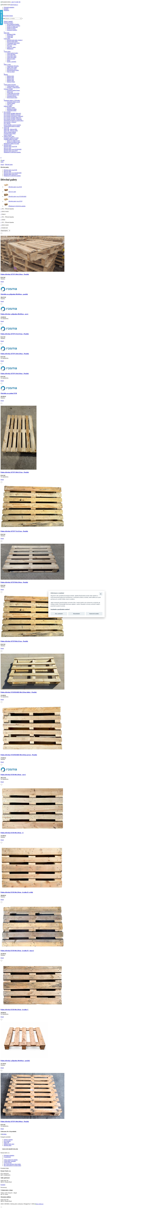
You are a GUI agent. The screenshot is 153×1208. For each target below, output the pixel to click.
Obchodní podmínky (9, 7)
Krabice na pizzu (11, 28)
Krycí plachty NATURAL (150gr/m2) (13, 116)
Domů (2, 164)
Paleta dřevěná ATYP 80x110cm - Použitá (14, 582)
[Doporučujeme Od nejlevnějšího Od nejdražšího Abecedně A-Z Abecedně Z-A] (5, 230)
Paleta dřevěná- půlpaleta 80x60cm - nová (14, 314)
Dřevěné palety (7, 145)
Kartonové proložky (12, 30)
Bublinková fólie (11, 34)
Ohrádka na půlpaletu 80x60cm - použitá (14, 294)
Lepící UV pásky (11, 47)
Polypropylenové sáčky (13, 70)
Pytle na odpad (11, 71)
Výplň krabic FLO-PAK (13, 93)
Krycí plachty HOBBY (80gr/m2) (12, 113)
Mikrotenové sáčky (12, 69)
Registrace (6, 10)
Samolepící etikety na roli (13, 102)
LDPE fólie (10, 37)
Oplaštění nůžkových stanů (10, 139)
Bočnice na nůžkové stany (13, 142)
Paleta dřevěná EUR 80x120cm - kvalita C (14, 1009)
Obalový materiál (8, 21)
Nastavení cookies (94, 613)
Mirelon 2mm (10, 76)
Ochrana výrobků (8, 89)
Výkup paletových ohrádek (11, 1159)
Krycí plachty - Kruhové (10, 122)
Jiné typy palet (7, 148)
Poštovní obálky (8, 106)
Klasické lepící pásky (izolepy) (14, 40)
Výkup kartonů (7, 1162)
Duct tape (9, 45)
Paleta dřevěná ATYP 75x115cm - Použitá (14, 531)
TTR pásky (10, 104)
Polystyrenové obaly (12, 97)
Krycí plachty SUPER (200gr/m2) (12, 117)
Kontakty (6, 9)
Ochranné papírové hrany (13, 90)
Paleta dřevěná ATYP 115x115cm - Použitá (15, 334)
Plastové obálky (11, 107)
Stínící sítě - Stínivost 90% (10, 129)
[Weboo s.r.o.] (39, 1204)
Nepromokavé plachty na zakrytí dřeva (13, 120)
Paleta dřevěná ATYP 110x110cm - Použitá (15, 373)
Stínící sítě (6, 127)
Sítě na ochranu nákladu (10, 132)
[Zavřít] (100, 593)
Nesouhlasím (76, 613)
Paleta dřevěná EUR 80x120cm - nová (13, 774)
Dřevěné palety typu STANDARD (12, 149)
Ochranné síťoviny (11, 96)
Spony (8, 60)
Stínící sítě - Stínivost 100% (11, 130)
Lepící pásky (7, 38)
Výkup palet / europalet (10, 1161)
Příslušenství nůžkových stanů (11, 143)
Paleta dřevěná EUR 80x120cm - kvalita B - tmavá (17, 950)
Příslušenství (10, 48)
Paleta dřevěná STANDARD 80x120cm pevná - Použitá (19, 755)
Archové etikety (11, 103)
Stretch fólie (10, 35)
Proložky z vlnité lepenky (13, 87)
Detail (2, 281)
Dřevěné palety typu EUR (10, 146)
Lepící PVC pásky (11, 44)
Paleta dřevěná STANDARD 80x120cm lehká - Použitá (19, 692)
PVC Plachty (7, 123)
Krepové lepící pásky (12, 41)
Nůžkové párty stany (9, 136)
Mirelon (6, 74)
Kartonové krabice (8, 22)
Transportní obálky (11, 110)
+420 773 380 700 (15, 2)
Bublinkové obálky (12, 109)
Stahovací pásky (11, 58)
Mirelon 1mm (10, 80)
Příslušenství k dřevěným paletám (12, 152)
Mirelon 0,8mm (11, 81)
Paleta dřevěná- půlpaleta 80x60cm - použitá (15, 1060)
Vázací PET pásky (11, 56)
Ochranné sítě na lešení (9, 133)
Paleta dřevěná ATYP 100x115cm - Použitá (15, 472)
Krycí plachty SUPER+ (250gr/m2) (13, 119)
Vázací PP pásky (11, 54)
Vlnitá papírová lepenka (10, 84)
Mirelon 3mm (10, 77)
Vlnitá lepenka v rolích (12, 86)
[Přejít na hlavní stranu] (7, 15)
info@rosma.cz (14, 4)
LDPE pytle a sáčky (12, 67)
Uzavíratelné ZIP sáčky (13, 66)
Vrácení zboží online (10, 1149)
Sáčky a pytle (7, 64)
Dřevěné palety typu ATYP (11, 150)
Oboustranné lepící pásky (13, 43)
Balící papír (10, 92)
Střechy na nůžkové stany (13, 140)
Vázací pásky (7, 51)
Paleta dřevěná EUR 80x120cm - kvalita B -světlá (17, 892)
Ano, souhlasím (59, 613)
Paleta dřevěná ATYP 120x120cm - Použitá (15, 353)
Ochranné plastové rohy (13, 94)
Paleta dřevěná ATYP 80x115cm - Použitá (14, 641)
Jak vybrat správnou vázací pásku (12, 1164)
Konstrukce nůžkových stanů (11, 138)
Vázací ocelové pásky (12, 53)
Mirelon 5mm (10, 79)
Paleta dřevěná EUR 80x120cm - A (12, 833)
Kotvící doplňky (8, 135)
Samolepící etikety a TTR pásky (12, 100)
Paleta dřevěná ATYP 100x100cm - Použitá (15, 1121)
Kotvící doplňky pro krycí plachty (12, 125)
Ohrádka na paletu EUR (9, 393)
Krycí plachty (7, 112)
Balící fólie (6, 33)
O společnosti (7, 1157)
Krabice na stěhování (12, 27)
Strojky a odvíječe (11, 61)
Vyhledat (3, 18)
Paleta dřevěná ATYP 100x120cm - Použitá (15, 274)
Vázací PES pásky (11, 57)
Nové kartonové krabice (13, 24)
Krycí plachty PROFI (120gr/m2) (12, 115)
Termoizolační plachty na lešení (12, 126)
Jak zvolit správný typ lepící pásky (12, 1165)
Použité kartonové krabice (13, 25)
